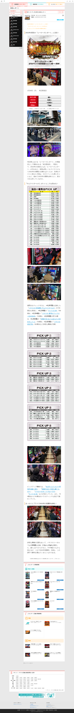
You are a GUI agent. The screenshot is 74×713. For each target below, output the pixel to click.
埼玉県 (28, 679)
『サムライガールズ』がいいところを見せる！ (37, 26)
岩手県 (21, 677)
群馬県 (24, 679)
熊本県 (28, 688)
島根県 (21, 685)
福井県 (28, 680)
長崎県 (24, 688)
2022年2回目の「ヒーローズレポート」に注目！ (37, 24)
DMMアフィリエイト (49, 706)
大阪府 (24, 683)
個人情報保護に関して (33, 710)
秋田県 (28, 677)
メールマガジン (48, 704)
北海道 (17, 676)
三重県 (28, 682)
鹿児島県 (39, 688)
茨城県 (17, 679)
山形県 (32, 677)
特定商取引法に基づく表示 (41, 710)
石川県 (24, 680)
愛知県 (24, 682)
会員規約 (27, 710)
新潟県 (17, 680)
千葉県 (32, 679)
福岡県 (17, 688)
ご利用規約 (31, 704)
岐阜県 (17, 682)
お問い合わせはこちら (33, 707)
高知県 (28, 686)
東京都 (36, 679)
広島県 (28, 685)
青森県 (17, 677)
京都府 (21, 683)
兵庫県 (28, 683)
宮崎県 (36, 688)
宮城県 (24, 677)
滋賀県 (17, 683)
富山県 (21, 680)
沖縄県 (43, 688)
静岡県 (21, 682)
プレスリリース (23, 710)
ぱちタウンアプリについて (18, 704)
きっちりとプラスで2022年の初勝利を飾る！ (37, 28)
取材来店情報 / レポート (20, 6)
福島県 (36, 677)
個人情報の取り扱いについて (34, 705)
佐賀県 (21, 688)
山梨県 (32, 680)
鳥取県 (17, 685)
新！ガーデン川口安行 (41, 15)
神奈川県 (39, 679)
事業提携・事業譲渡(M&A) (49, 710)
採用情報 (55, 710)
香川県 (21, 686)
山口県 (32, 685)
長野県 (36, 680)
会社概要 (18, 710)
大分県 (32, 688)
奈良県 (32, 683)
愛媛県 (24, 686)
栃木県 (21, 679)
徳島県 (17, 686)
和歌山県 (35, 683)
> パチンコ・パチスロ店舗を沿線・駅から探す (55, 690)
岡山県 (24, 685)
